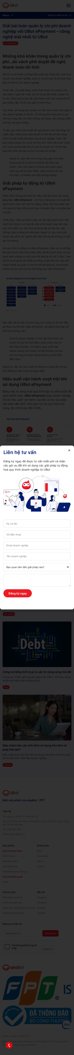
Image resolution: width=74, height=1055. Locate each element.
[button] (69, 450)
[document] (37, 527)
